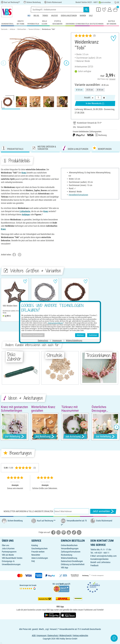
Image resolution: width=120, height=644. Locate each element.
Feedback (94, 565)
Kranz (24, 172)
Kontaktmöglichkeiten (99, 559)
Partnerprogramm (9, 551)
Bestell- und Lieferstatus (100, 562)
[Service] (98, 9)
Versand (112, 79)
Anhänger (26, 214)
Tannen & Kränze (34, 29)
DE (118, 2)
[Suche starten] (86, 9)
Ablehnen (80, 335)
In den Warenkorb (93, 103)
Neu (29, 15)
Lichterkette (25, 211)
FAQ (33, 561)
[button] (3, 63)
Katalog (34, 545)
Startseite (4, 29)
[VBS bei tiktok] (74, 532)
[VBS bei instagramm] (58, 532)
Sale (91, 15)
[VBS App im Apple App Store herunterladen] (68, 615)
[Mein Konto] (109, 9)
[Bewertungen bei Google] (28, 587)
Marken (83, 15)
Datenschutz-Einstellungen (72, 561)
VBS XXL (36, 15)
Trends (45, 15)
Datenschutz (43, 340)
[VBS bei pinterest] (63, 532)
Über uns (5, 545)
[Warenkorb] (115, 9)
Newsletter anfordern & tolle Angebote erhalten (28, 511)
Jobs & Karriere (8, 548)
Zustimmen (93, 335)
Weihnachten (21, 29)
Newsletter (35, 555)
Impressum (57, 340)
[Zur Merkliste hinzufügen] (113, 38)
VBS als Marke (8, 555)
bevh (62, 584)
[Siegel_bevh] (61, 588)
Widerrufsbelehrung (69, 558)
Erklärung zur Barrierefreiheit (72, 564)
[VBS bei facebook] (53, 532)
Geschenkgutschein (39, 548)
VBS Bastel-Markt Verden (12, 558)
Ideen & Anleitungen (69, 15)
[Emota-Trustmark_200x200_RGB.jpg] (93, 587)
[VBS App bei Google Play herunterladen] (52, 615)
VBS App (64, 567)
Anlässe (54, 15)
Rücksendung (66, 555)
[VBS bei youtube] (68, 532)
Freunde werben (38, 551)
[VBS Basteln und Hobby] (7, 12)
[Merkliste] (104, 9)
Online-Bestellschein (69, 545)
